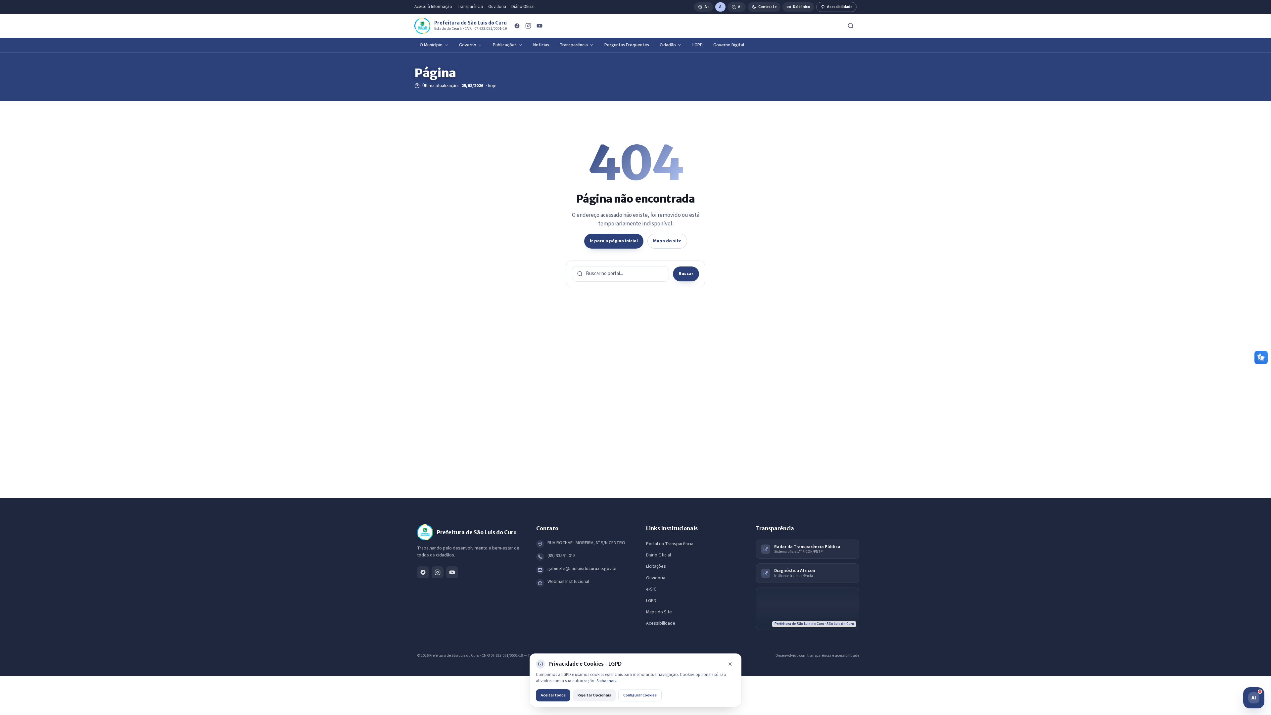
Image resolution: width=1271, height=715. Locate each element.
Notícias (541, 45)
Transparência (470, 7)
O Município (431, 45)
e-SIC (651, 589)
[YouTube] (539, 26)
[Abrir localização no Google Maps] (807, 609)
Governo (467, 45)
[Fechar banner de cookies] (730, 664)
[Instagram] (528, 26)
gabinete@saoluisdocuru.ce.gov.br (582, 568)
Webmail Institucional (568, 581)
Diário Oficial (523, 7)
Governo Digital (728, 45)
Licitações (656, 566)
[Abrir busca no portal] (851, 26)
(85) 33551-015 (561, 555)
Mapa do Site (659, 612)
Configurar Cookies (640, 695)
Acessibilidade (660, 623)
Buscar (686, 273)
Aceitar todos (553, 695)
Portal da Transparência (669, 544)
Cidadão (668, 45)
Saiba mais (606, 681)
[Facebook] (517, 26)
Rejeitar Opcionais (594, 695)
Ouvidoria (497, 7)
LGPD (697, 45)
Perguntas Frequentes (626, 45)
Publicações (505, 45)
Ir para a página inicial (614, 241)
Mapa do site (667, 241)
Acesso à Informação (433, 7)
